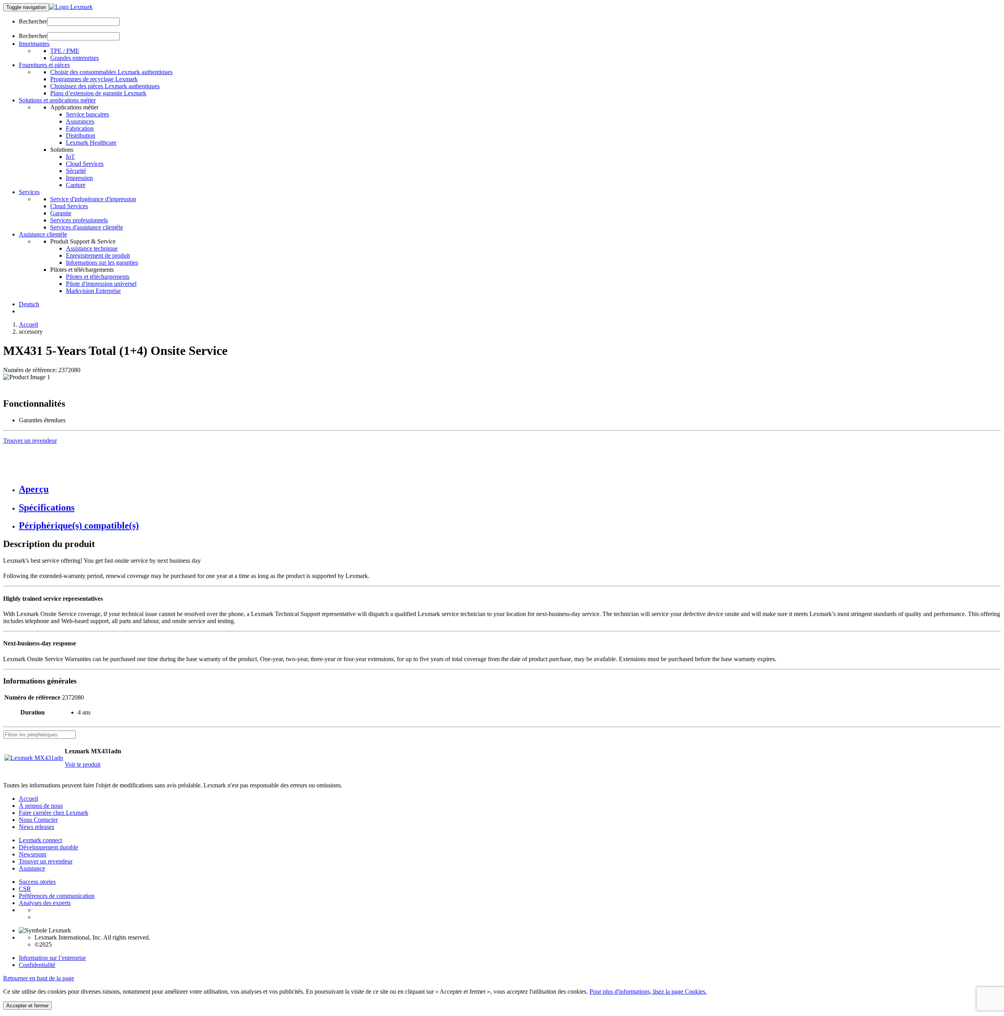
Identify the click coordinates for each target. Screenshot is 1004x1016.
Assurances (80, 121)
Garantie (60, 213)
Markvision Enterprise (93, 290)
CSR (25, 888)
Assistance (32, 868)
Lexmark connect (40, 840)
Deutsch (29, 304)
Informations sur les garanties (102, 262)
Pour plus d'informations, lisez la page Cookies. (648, 991)
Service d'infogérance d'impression (93, 199)
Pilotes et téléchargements (97, 276)
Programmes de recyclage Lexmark (94, 79)
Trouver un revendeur (46, 861)
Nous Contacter (38, 819)
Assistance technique (92, 248)
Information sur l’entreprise (52, 957)
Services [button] (29, 192)
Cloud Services (85, 163)
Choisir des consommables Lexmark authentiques (111, 72)
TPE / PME (64, 50)
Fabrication (80, 128)
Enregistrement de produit (98, 255)
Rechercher (33, 21)
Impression (79, 177)
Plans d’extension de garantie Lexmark (98, 93)
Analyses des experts (45, 903)
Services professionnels (79, 220)
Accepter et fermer (27, 1006)
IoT (70, 156)
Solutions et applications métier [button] (57, 100)
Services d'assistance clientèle (86, 227)
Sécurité (76, 170)
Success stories (37, 881)
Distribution (80, 135)
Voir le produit (82, 764)
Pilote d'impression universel (101, 283)
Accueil (28, 324)
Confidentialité (37, 964)
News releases (36, 826)
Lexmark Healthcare (91, 142)
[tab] (510, 489)
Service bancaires (87, 114)
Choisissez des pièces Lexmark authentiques (105, 86)
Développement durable (48, 847)
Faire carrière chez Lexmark (53, 812)
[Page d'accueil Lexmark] (71, 7)
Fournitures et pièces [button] (44, 65)
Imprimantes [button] (34, 43)
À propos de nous (41, 805)
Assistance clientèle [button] (43, 234)
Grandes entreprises (74, 58)
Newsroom (32, 854)
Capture (75, 185)
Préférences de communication (57, 895)
